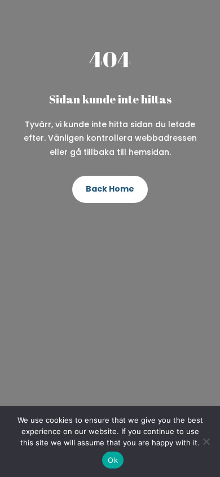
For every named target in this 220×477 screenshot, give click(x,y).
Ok (113, 460)
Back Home (110, 188)
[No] (206, 441)
